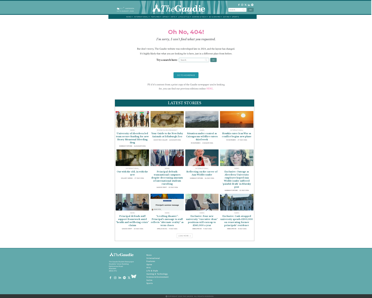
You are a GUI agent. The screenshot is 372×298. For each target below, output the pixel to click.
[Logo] (183, 7)
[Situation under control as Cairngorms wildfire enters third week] (202, 119)
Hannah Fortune (125, 146)
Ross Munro (196, 143)
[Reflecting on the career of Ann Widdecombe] (202, 157)
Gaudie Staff (162, 187)
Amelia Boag (162, 229)
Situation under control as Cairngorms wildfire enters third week (202, 136)
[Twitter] (245, 5)
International (236, 130)
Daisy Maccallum (160, 140)
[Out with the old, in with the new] (132, 157)
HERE (209, 88)
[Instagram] (242, 5)
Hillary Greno (127, 178)
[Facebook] (238, 5)
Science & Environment (167, 130)
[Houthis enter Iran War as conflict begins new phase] (236, 119)
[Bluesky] (133, 278)
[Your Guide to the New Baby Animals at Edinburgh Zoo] (167, 119)
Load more (183, 236)
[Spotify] (252, 5)
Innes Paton (197, 229)
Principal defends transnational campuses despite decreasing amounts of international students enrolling (167, 177)
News (132, 130)
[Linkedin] (248, 5)
